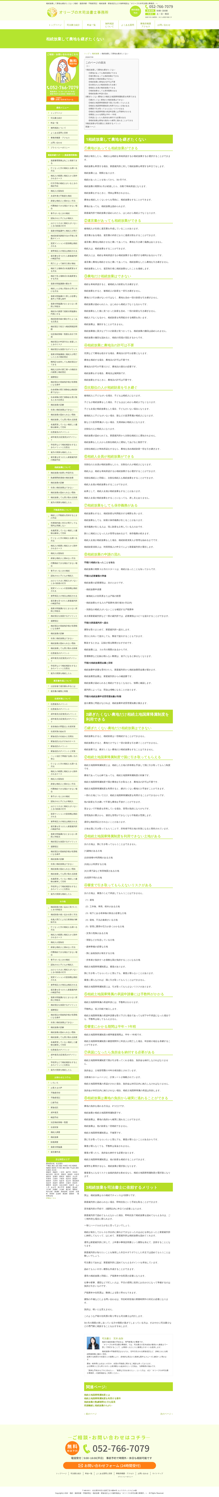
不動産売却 (55, 1092)
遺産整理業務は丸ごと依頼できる (64, 161)
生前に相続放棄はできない (62, 409)
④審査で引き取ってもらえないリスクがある (106, 108)
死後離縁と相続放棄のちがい (98, 1405)
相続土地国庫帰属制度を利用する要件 (102, 1398)
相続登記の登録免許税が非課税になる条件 (64, 383)
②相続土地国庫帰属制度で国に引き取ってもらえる (109, 102)
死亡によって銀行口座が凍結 (63, 263)
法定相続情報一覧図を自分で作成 (64, 335)
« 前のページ (90, 1413)
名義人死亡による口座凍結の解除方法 (64, 920)
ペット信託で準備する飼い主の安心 (64, 757)
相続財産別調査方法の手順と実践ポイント (64, 237)
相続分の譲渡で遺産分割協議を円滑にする (64, 312)
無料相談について (109, 25)
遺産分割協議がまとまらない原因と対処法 (64, 305)
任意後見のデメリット (60, 432)
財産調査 (54, 1142)
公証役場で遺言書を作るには (63, 686)
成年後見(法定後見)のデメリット (64, 438)
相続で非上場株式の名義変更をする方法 (64, 277)
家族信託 (54, 1107)
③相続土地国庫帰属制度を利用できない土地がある (109, 105)
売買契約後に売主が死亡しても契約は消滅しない (64, 524)
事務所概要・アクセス (60, 137)
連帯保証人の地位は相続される (64, 250)
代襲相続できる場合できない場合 (64, 207)
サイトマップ (157, 1473)
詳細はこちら (51, 1198)
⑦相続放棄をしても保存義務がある (103, 90)
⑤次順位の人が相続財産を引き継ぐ (103, 84)
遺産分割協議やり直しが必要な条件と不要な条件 (64, 297)
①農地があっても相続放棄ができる (103, 73)
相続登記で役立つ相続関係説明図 (64, 327)
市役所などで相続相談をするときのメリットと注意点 (64, 445)
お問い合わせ (163, 24)
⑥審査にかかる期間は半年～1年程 (102, 114)
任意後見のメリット (59, 704)
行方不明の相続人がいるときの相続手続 (64, 184)
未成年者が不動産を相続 (61, 195)
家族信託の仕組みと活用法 (62, 736)
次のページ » (166, 1413)
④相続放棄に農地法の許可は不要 (102, 81)
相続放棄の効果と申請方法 (62, 472)
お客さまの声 (56, 1087)
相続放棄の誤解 (57, 404)
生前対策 (54, 1127)
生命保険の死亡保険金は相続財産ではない (64, 390)
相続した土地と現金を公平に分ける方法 (64, 289)
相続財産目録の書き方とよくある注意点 (64, 320)
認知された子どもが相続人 (62, 218)
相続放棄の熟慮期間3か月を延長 (99, 1401)
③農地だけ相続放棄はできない (101, 78)
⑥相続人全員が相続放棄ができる (102, 87)
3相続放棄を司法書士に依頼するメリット (103, 123)
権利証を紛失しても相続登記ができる (64, 363)
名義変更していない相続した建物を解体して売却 (64, 425)
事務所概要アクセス (145, 25)
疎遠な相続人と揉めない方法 (63, 200)
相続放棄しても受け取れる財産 (64, 419)
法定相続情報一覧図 (59, 1122)
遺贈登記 (54, 377)
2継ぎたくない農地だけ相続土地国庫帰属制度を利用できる (111, 96)
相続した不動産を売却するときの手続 (64, 516)
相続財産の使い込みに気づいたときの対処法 (64, 908)
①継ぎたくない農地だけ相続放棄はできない (106, 99)
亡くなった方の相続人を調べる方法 (64, 169)
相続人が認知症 (57, 190)
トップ (86, 53)
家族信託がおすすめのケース (63, 741)
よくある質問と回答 (59, 132)
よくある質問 (127, 24)
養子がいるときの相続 (60, 213)
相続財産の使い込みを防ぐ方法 (64, 914)
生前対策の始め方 (58, 731)
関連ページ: (91, 126)
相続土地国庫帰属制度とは (97, 1394)
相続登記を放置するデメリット (64, 349)
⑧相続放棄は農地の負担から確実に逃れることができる (111, 120)
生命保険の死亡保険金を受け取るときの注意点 (64, 398)
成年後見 (54, 1112)
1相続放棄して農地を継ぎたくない (100, 69)
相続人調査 (55, 1132)
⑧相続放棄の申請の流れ (98, 93)
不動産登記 (55, 1097)
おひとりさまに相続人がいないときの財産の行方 (64, 224)
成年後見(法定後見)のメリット (64, 713)
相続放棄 (95, 53)
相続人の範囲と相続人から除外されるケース (64, 177)
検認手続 (54, 1117)
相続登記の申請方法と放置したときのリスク (64, 343)
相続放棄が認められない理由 (63, 414)
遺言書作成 (55, 1151)
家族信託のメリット (59, 746)
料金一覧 (91, 24)
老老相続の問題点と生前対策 (63, 726)
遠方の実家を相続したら (61, 452)
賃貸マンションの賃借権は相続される (64, 244)
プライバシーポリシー (60, 147)
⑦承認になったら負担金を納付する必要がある (107, 117)
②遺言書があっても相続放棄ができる (104, 76)
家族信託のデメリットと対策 (63, 751)
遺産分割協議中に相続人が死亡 (64, 230)
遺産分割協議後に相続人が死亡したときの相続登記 (64, 355)
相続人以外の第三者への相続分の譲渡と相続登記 (64, 370)
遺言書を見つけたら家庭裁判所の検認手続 (64, 257)
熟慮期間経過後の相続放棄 (62, 477)
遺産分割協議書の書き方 (61, 283)
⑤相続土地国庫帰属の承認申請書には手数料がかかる (110, 111)
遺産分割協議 (56, 1147)
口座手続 (54, 1102)
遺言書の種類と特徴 (59, 691)
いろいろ (54, 1082)
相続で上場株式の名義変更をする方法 (64, 269)
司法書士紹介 (73, 24)
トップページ (55, 24)
